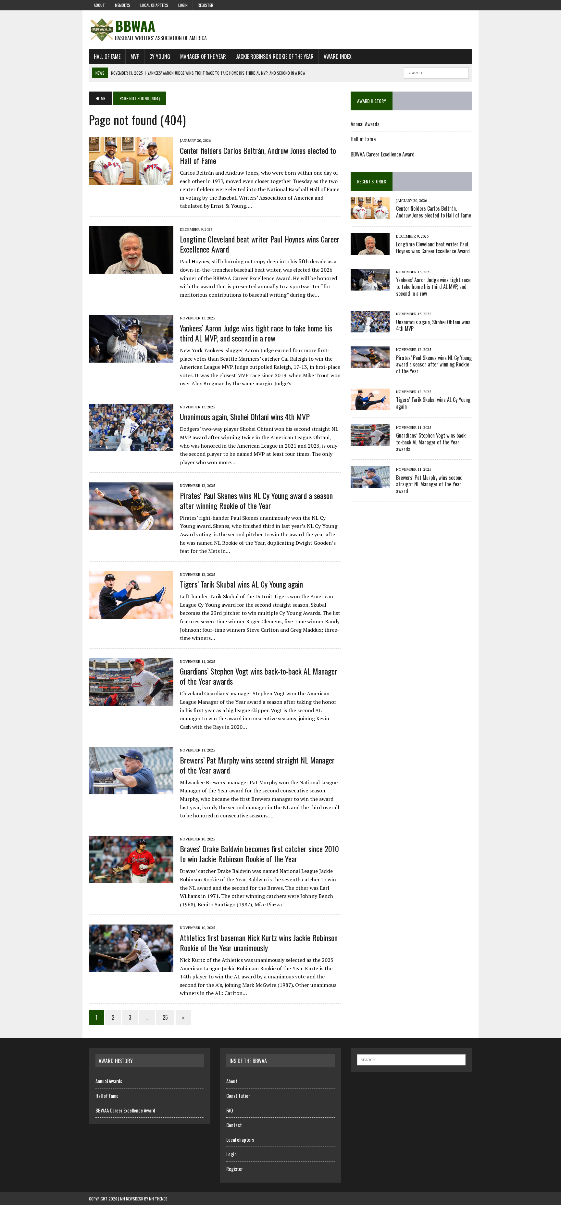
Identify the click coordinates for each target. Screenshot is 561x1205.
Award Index (338, 56)
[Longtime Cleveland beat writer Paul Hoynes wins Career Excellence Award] (131, 269)
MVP (135, 56)
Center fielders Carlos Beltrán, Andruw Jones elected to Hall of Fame (258, 155)
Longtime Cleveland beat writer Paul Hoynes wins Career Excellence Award (260, 244)
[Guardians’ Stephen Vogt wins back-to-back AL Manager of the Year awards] (131, 701)
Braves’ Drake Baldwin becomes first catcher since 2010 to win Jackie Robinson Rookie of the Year (259, 853)
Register (205, 5)
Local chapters (154, 5)
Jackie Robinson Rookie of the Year (275, 56)
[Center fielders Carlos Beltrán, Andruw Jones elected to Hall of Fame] (131, 180)
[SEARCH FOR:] (436, 72)
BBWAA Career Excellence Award (383, 154)
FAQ (229, 1110)
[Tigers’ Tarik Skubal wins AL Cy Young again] (131, 614)
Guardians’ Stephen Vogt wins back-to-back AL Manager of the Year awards (258, 676)
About (99, 5)
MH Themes (158, 1198)
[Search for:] (411, 1059)
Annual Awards (365, 124)
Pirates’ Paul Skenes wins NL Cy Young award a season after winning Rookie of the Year (256, 500)
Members (122, 5)
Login (183, 5)
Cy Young (159, 56)
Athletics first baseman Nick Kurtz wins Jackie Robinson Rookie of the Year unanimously (259, 942)
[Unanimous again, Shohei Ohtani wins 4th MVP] (131, 446)
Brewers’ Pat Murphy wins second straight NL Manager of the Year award (257, 765)
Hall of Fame (107, 56)
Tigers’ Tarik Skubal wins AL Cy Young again (241, 584)
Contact (234, 1124)
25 (165, 1017)
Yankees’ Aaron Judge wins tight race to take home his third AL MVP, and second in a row (256, 333)
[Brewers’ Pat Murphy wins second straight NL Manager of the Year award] (131, 790)
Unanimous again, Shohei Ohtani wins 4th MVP (245, 416)
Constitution (238, 1095)
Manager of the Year (203, 56)
